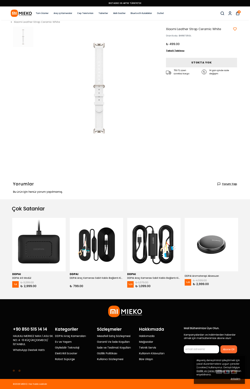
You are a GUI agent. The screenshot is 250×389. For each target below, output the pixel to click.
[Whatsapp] (19, 370)
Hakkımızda (146, 336)
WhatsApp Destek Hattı (29, 350)
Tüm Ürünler (42, 13)
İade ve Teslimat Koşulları (114, 348)
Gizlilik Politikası (107, 353)
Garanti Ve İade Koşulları (113, 342)
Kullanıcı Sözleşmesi (110, 359)
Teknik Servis (147, 348)
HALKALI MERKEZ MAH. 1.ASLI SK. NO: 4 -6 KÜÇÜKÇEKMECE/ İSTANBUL (33, 340)
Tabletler (103, 13)
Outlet (160, 13)
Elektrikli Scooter (66, 353)
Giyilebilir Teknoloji (67, 348)
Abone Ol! (229, 349)
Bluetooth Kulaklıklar (141, 13)
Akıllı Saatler (119, 13)
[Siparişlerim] (230, 13)
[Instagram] (14, 370)
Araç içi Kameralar (63, 13)
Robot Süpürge (65, 359)
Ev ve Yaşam (63, 342)
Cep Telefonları (85, 13)
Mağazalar (146, 342)
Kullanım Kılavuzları (151, 353)
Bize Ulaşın (146, 359)
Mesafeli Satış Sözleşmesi (113, 336)
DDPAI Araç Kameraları (70, 336)
